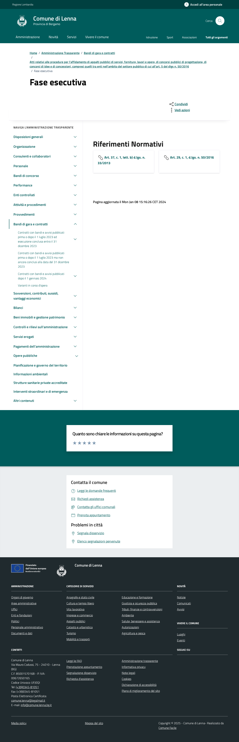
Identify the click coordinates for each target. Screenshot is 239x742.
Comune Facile (167, 728)
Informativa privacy (134, 667)
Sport (170, 37)
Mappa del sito (94, 723)
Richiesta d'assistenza (80, 679)
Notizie (181, 597)
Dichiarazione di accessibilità (139, 685)
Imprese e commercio (79, 615)
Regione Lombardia (22, 4)
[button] (203, 4)
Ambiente (128, 615)
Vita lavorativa (75, 609)
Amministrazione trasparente (140, 661)
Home (33, 53)
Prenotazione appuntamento (84, 667)
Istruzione (152, 37)
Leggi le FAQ (74, 661)
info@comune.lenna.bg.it (36, 705)
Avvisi (180, 609)
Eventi (181, 640)
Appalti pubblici (75, 621)
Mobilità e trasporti (78, 639)
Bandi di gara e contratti (99, 53)
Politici (15, 621)
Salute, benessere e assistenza (141, 621)
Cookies (126, 679)
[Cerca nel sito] (219, 20)
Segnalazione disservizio (81, 673)
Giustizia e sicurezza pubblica (139, 603)
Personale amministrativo (27, 627)
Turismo (71, 633)
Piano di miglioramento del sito (141, 691)
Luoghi (181, 634)
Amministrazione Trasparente (60, 53)
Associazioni (189, 37)
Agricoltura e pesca (133, 633)
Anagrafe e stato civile (80, 597)
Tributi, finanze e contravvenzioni (142, 609)
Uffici (14, 609)
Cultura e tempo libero (80, 603)
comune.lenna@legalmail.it (28, 700)
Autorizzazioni (130, 627)
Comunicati (184, 603)
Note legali (128, 673)
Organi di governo (22, 597)
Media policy (19, 723)
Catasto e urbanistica (79, 627)
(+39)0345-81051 (27, 687)
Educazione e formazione (137, 597)
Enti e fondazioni (21, 615)
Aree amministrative (23, 603)
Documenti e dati (21, 633)
